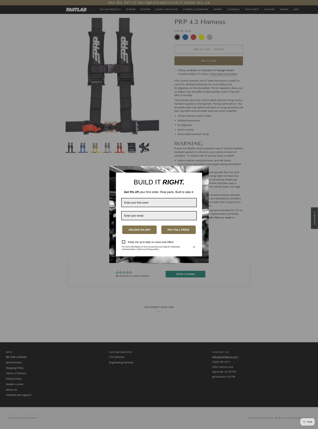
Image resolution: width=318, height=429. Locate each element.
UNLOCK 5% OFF (140, 229)
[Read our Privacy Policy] (194, 247)
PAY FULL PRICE (178, 229)
